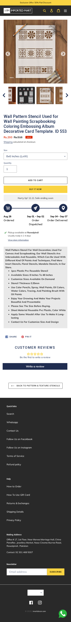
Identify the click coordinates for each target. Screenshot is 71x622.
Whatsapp (12, 422)
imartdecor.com (39, 611)
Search (10, 413)
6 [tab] (43, 107)
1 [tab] (18, 107)
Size (5, 150)
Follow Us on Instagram (19, 447)
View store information (18, 240)
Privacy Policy (14, 520)
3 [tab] (28, 107)
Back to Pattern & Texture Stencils (38, 386)
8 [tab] (52, 107)
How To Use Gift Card (18, 494)
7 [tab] (48, 107)
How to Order (14, 486)
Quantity (7, 163)
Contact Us (12, 430)
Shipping (8, 142)
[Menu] (65, 10)
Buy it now (35, 189)
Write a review (35, 366)
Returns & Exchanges (18, 503)
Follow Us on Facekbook (19, 439)
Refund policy (14, 464)
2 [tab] (23, 107)
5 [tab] (38, 107)
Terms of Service (15, 456)
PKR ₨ (34, 592)
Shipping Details (15, 511)
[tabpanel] (45, 95)
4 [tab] (33, 107)
